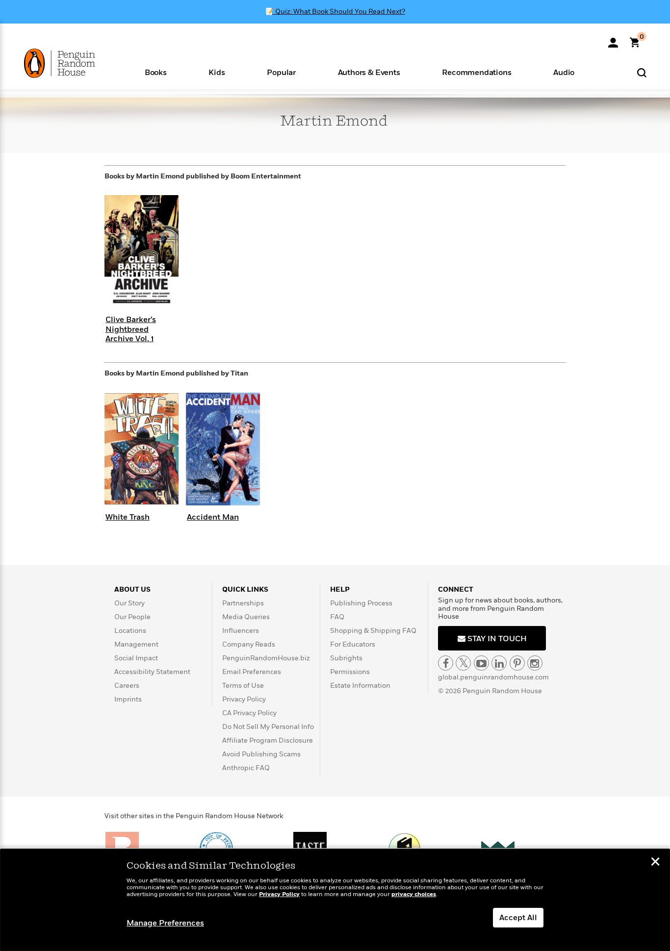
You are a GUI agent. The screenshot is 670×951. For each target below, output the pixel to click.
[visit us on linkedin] (499, 663)
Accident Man (213, 517)
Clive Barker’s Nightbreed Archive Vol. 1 (130, 329)
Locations (130, 630)
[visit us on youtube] (481, 663)
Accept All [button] (518, 917)
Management (136, 644)
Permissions (350, 671)
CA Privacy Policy (249, 713)
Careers (126, 685)
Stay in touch (496, 638)
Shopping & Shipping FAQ (373, 630)
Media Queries (246, 617)
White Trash (127, 517)
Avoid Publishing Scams (261, 754)
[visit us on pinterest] (517, 663)
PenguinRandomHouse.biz (266, 658)
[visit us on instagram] (534, 663)
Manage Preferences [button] (165, 923)
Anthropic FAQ (246, 768)
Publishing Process (361, 603)
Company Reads (248, 644)
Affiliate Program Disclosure (267, 740)
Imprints (128, 699)
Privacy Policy (244, 699)
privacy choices (413, 894)
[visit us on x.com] (463, 663)
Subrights (346, 658)
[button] (156, 72)
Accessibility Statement (152, 671)
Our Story (129, 603)
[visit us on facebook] (445, 663)
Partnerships (243, 603)
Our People (132, 617)
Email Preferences (251, 671)
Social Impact (136, 658)
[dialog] (335, 900)
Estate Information (360, 685)
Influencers (240, 630)
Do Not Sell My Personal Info (268, 726)
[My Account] (613, 39)
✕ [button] (655, 863)
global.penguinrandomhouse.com (493, 677)
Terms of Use (243, 685)
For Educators (352, 644)
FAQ (337, 617)
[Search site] (641, 72)
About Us (132, 589)
